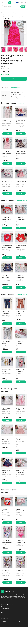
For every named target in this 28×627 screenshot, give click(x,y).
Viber (2, 610)
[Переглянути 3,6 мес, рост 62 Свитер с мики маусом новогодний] (7, 238)
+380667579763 (5, 608)
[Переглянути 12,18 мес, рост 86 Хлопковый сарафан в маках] (21, 463)
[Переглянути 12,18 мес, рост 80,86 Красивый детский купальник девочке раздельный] (21, 532)
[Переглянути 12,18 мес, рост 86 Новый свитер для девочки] (21, 209)
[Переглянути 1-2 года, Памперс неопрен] (7, 501)
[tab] (3, 49)
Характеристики (16, 87)
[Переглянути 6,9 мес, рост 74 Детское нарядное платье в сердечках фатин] (7, 463)
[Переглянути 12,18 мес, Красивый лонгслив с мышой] (7, 267)
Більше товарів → (22, 103)
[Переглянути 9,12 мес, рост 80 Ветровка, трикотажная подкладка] (21, 173)
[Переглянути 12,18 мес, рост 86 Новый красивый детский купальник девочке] (21, 562)
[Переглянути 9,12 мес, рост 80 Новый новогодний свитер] (21, 238)
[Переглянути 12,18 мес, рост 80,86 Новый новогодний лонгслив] (21, 267)
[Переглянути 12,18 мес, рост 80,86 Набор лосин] (21, 362)
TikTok (2, 612)
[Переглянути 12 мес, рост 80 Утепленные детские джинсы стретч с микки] (7, 304)
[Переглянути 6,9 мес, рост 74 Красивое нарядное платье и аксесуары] (7, 430)
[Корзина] (22, 2)
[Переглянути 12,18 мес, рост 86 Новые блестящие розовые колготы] (21, 333)
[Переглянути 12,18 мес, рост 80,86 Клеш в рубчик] (21, 304)
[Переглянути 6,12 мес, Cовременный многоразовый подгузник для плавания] (21, 501)
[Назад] (2, 2)
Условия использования (20, 622)
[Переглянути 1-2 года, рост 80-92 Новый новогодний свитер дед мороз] (7, 209)
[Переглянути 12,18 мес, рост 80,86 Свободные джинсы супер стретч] (7, 333)
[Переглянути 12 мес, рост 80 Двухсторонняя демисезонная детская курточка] (21, 143)
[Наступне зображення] (25, 33)
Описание (5, 87)
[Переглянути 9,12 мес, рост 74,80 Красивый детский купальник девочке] (7, 562)
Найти (22, 6)
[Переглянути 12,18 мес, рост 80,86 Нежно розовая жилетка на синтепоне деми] (7, 143)
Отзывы (3, 606)
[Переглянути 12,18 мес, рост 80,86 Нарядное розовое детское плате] (21, 400)
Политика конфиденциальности (6, 622)
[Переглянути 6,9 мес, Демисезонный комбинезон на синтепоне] (7, 112)
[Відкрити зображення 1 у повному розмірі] (14, 33)
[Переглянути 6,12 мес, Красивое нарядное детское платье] (21, 430)
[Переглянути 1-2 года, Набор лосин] (7, 362)
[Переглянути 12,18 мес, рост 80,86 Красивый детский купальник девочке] (7, 532)
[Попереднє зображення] (3, 33)
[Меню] (25, 2)
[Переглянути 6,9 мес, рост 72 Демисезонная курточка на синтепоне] (21, 112)
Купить (14, 79)
